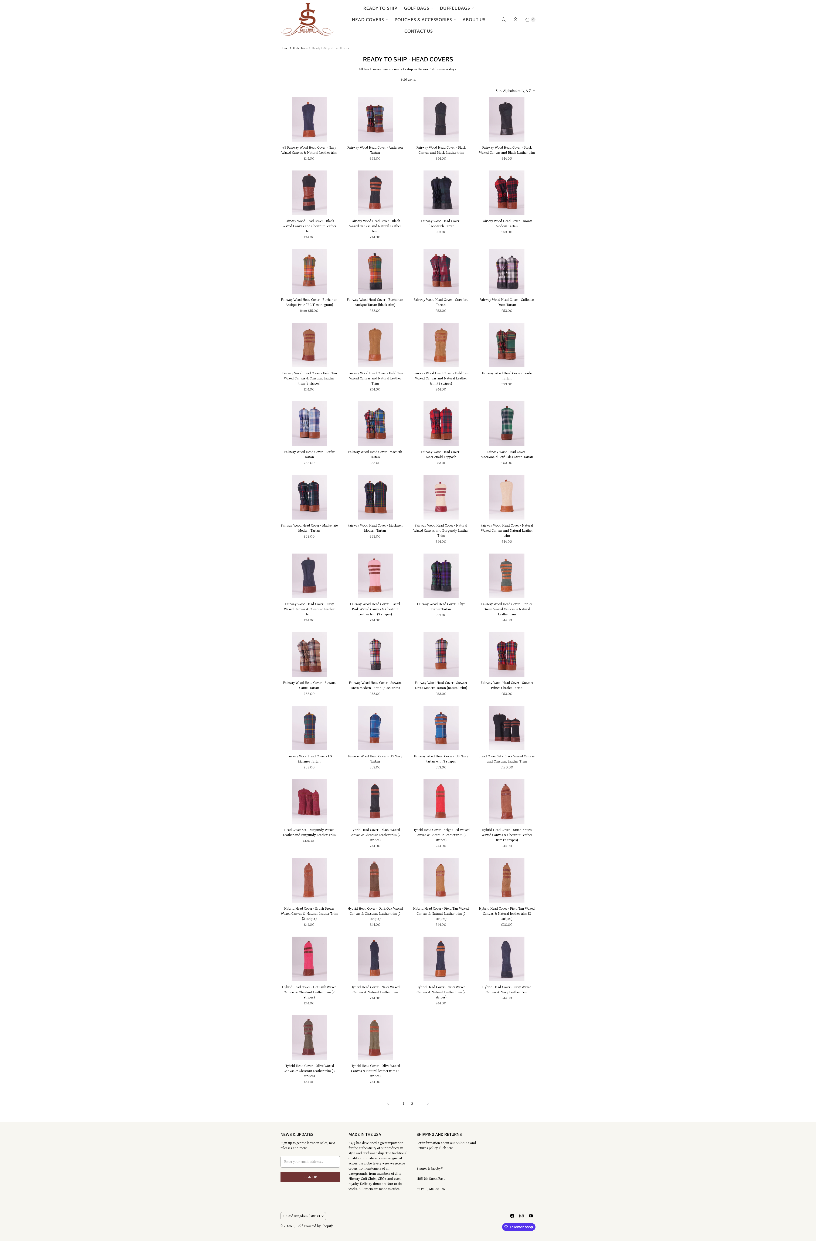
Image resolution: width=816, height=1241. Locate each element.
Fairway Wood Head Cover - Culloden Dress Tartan (506, 302)
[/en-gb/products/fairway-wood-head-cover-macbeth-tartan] (375, 423)
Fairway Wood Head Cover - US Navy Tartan (375, 758)
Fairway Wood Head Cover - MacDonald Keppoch (441, 454)
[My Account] (515, 19)
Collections (300, 48)
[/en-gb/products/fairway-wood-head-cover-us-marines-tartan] (309, 728)
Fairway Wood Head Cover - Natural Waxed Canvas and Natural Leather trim (506, 531)
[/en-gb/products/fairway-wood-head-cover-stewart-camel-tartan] (309, 654)
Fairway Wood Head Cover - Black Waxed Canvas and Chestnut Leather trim (309, 226)
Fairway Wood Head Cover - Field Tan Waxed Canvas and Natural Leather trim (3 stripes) (441, 378)
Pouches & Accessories (423, 19)
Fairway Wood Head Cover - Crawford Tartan (441, 302)
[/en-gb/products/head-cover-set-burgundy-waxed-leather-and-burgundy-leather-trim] (309, 801)
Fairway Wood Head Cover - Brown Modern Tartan (506, 223)
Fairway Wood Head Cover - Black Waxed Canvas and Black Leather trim (507, 150)
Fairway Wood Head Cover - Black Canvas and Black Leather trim (441, 150)
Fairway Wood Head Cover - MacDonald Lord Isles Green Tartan (507, 454)
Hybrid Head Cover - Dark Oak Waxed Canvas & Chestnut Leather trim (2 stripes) (375, 914)
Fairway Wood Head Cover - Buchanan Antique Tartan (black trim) (375, 302)
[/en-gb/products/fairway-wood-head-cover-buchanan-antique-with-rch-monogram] (309, 271)
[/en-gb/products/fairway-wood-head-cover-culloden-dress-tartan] (506, 271)
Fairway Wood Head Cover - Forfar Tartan (309, 454)
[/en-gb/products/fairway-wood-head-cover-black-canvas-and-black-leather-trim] (441, 119)
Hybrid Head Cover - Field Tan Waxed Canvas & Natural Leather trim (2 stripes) (441, 914)
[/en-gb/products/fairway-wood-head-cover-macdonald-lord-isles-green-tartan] (506, 423)
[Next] (428, 1103)
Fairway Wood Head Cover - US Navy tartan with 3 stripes (441, 758)
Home (284, 48)
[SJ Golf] (307, 19)
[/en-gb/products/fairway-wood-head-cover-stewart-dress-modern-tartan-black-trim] (375, 654)
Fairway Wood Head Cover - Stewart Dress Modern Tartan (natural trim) (441, 685)
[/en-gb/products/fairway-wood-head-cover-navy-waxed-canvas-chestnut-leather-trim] (309, 576)
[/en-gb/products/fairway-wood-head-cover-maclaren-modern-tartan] (375, 497)
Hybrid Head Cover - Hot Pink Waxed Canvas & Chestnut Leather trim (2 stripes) (309, 992)
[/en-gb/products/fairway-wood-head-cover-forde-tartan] (506, 345)
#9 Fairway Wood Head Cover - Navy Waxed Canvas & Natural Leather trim (309, 150)
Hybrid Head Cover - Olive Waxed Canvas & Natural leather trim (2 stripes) (375, 1071)
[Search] (504, 19)
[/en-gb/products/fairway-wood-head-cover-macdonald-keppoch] (441, 423)
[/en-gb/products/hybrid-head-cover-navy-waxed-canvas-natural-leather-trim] (375, 959)
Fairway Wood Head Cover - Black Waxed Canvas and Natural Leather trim (375, 226)
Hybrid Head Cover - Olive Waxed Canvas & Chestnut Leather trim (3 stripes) (309, 1071)
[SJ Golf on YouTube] (531, 1216)
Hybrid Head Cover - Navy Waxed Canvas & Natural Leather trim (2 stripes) (441, 992)
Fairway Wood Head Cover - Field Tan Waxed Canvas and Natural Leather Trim (375, 378)
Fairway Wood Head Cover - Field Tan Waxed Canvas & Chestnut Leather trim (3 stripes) (309, 378)
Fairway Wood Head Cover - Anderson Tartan (375, 150)
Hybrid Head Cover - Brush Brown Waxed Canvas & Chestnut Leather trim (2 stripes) (507, 835)
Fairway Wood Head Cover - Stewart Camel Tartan (309, 685)
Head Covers (368, 19)
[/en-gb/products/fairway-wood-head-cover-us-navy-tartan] (375, 728)
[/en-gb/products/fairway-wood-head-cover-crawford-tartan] (441, 271)
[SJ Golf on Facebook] (512, 1216)
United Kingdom (301, 1216)
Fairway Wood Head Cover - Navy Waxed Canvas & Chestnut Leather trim (309, 609)
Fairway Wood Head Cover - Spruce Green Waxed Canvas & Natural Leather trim (507, 609)
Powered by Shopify (318, 1226)
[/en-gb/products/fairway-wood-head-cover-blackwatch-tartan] (441, 192)
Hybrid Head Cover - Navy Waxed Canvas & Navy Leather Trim (506, 989)
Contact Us (418, 31)
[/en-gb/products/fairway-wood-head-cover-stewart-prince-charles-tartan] (506, 654)
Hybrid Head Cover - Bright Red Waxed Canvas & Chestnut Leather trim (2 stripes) (441, 835)
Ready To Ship (380, 8)
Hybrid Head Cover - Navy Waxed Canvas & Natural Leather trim (375, 989)
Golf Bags (416, 8)
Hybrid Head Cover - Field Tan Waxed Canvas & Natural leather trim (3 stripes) (507, 914)
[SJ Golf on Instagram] (521, 1216)
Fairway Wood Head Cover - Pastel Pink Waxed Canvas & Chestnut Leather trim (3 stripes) (375, 609)
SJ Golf (298, 1226)
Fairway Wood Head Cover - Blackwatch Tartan (441, 223)
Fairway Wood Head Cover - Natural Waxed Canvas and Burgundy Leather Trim (441, 531)
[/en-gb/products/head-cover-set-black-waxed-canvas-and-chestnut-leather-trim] (506, 728)
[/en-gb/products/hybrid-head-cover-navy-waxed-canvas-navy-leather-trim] (506, 959)
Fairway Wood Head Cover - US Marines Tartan (309, 758)
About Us (474, 19)
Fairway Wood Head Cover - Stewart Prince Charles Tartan (507, 685)
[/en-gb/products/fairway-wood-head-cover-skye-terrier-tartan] (441, 576)
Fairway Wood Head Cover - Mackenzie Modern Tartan (309, 528)
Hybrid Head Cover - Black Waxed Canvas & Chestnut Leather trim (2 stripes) (375, 835)
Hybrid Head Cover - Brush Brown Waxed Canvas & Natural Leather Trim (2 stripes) (309, 914)
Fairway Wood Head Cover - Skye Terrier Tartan (441, 606)
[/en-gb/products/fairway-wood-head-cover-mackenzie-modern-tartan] (309, 497)
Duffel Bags (455, 8)
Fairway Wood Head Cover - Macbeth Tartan (375, 454)
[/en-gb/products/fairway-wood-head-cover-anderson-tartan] (375, 119)
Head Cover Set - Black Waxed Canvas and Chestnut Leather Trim (507, 758)
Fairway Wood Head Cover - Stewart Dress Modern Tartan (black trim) (375, 685)
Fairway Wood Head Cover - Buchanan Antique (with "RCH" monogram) (309, 302)
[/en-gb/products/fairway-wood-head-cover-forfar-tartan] (309, 423)
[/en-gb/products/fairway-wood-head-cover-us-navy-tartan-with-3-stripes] (441, 728)
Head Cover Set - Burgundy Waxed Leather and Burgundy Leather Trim (309, 832)
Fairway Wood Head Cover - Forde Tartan (507, 375)
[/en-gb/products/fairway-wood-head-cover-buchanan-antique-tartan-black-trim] (375, 271)
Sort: (513, 91)
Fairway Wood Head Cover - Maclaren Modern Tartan (375, 528)
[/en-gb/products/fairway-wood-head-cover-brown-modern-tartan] (506, 192)
